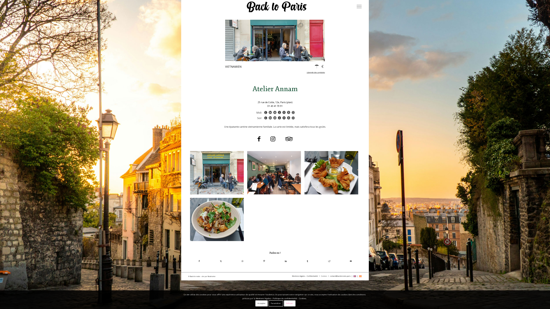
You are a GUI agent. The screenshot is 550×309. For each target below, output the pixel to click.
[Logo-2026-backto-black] (276, 6)
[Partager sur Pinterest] (264, 261)
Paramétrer (276, 303)
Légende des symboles (316, 72)
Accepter (262, 303)
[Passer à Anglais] (354, 276)
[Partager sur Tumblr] (307, 261)
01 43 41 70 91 (275, 106)
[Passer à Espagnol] (360, 276)
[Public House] (548, 154)
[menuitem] (358, 6)
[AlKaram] (2, 154)
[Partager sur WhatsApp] (242, 261)
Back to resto (195, 276)
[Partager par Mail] (351, 261)
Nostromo (211, 276)
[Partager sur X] (221, 261)
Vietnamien (233, 67)
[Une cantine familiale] (274, 172)
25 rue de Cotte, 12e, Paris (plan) (275, 102)
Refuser (289, 303)
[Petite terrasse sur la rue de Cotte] (217, 172)
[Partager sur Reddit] (329, 261)
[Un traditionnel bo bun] (217, 219)
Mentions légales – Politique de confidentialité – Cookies (281, 298)
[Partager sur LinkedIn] (286, 261)
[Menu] (358, 6)
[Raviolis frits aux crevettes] (331, 172)
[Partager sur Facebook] (199, 261)
